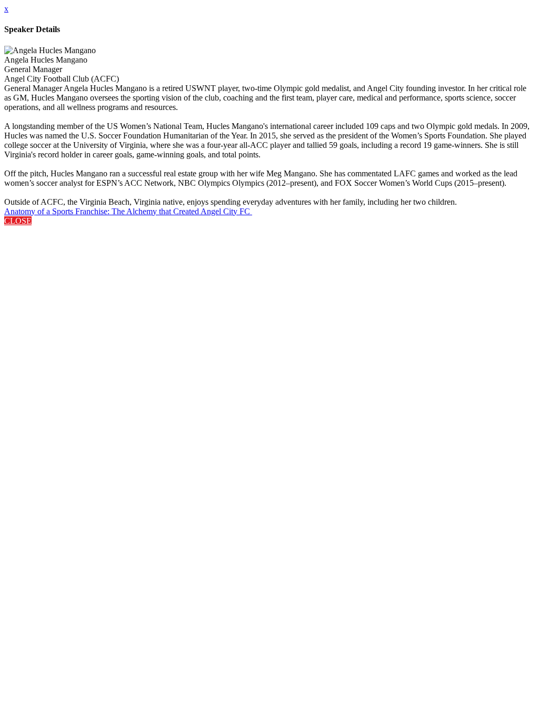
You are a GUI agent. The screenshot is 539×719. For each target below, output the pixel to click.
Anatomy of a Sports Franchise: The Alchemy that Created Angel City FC (128, 211)
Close (18, 220)
